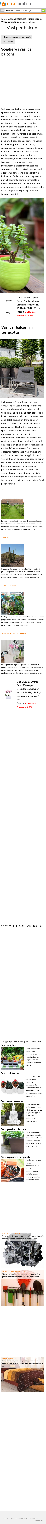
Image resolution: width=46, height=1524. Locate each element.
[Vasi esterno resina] (13, 1114)
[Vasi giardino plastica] (13, 1142)
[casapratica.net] (15, 3)
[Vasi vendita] (13, 1058)
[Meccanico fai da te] (22, 1249)
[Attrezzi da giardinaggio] (22, 1287)
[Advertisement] (23, 82)
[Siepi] (12, 507)
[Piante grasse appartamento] (12, 651)
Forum (10, 11)
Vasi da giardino (9, 22)
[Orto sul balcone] (12, 603)
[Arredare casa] (22, 1374)
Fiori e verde (34, 18)
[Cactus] (12, 555)
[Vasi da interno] (13, 1086)
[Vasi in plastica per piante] (13, 1170)
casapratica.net (18, 18)
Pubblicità (39, 1520)
